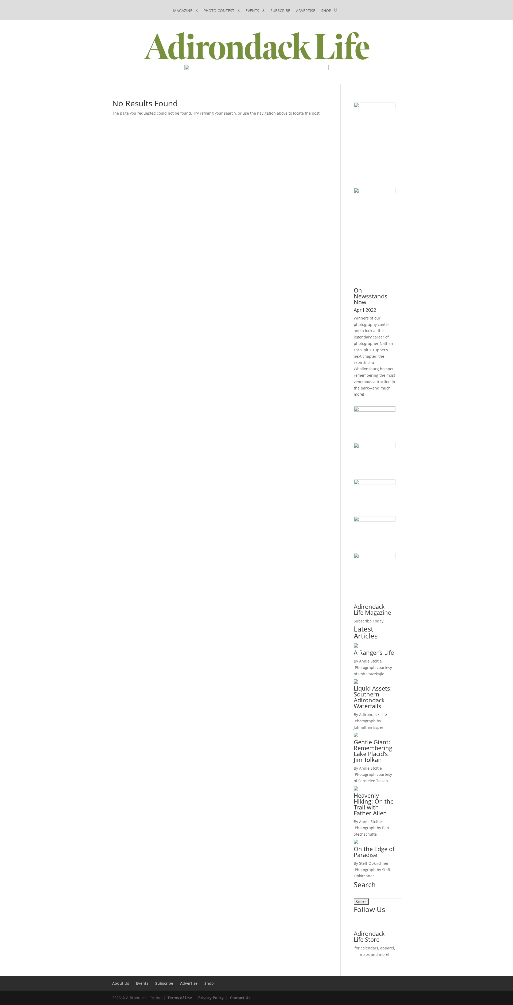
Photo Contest (219, 11)
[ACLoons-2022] (374, 520)
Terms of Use (180, 997)
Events (252, 11)
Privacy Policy (211, 997)
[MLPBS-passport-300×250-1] (374, 556)
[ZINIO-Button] (374, 410)
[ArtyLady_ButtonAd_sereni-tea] (374, 446)
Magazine (182, 11)
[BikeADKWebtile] (374, 483)
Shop (326, 11)
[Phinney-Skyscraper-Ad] (374, 191)
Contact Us (240, 997)
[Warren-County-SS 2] (374, 106)
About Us (120, 983)
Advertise (305, 11)
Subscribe (280, 11)
